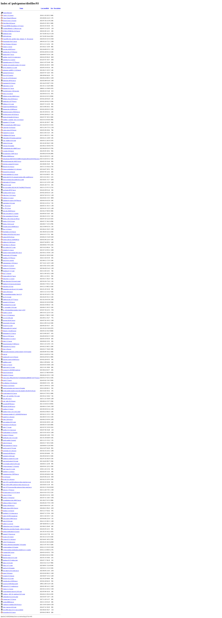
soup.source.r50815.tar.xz (10, 518)
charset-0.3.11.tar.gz (8, 132)
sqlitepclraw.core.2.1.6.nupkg (11, 526)
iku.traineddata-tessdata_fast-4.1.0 (12, 294)
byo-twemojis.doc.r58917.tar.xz (11, 125)
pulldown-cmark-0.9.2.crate (10, 458)
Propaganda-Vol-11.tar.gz (10, 41)
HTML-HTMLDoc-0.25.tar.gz (11, 31)
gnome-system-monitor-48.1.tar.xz (12, 252)
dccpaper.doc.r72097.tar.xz (10, 153)
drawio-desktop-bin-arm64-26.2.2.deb (13, 179)
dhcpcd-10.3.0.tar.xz (8, 166)
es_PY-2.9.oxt (7, 208)
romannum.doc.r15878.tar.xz (11, 474)
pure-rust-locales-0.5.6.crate (10, 461)
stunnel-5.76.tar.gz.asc (9, 534)
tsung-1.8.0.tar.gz (7, 573)
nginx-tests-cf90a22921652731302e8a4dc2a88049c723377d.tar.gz (21, 378)
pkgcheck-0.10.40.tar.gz (9, 424)
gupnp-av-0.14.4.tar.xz (9, 268)
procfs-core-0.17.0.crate (9, 448)
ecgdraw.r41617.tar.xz (9, 192)
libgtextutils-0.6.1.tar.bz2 (10, 328)
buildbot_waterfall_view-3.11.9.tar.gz (13, 119)
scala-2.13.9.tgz (7, 495)
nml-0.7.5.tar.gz (7, 380)
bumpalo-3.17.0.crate (9, 122)
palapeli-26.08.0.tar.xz (9, 406)
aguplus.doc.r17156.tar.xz (10, 52)
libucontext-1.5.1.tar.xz (9, 338)
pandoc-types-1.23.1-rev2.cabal (11, 411)
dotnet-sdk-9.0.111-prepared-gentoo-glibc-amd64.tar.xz (18, 177)
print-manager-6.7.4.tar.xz (10, 445)
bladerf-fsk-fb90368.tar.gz (10, 106)
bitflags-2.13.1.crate (8, 104)
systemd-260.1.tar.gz (8, 552)
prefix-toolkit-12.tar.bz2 (9, 440)
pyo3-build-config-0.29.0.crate (11, 464)
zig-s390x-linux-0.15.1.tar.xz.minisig (13, 610)
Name (21, 8)
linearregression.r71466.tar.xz (11, 344)
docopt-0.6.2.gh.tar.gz (9, 172)
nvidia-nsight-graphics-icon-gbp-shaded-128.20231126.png (19, 391)
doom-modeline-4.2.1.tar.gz (10, 174)
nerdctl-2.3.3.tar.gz (8, 375)
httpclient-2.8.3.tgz (8, 286)
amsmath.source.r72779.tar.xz (11, 62)
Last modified (45, 8)
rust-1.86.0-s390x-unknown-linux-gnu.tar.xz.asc (16, 484)
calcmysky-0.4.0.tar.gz (9, 127)
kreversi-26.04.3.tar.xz (9, 320)
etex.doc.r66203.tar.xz (9, 211)
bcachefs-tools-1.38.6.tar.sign (11, 91)
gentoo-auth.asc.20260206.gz (11, 239)
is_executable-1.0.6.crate (10, 307)
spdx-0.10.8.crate (7, 521)
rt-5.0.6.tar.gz (6, 477)
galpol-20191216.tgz (8, 237)
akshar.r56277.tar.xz (8, 54)
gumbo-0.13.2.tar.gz (8, 265)
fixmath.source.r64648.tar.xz (11, 226)
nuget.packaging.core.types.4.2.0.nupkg (14, 388)
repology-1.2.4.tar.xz (8, 471)
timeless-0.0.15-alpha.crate (10, 560)
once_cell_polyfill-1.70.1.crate (11, 396)
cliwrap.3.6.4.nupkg (8, 146)
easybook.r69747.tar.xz (9, 190)
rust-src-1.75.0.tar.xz (8, 490)
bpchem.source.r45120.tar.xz (11, 114)
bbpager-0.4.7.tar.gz (8, 88)
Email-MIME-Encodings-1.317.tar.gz (13, 26)
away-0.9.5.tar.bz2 (8, 75)
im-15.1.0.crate (7, 297)
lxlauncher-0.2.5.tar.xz (9, 346)
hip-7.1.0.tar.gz (7, 273)
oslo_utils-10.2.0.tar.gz (9, 401)
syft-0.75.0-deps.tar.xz (9, 542)
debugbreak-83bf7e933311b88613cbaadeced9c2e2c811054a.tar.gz (21, 159)
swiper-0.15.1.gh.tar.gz (9, 539)
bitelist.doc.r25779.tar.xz (9, 101)
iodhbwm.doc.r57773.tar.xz (10, 299)
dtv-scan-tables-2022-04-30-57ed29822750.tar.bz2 (17, 187)
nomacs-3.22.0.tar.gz (8, 385)
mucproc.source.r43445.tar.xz (11, 359)
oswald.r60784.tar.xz (8, 404)
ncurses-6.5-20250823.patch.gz (11, 370)
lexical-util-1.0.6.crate (9, 323)
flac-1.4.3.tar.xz (7, 229)
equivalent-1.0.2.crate (9, 203)
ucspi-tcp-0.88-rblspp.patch (10, 583)
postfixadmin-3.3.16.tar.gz (10, 432)
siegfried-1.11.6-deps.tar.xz (10, 513)
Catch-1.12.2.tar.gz (8, 15)
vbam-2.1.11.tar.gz (8, 589)
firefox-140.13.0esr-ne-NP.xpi (11, 218)
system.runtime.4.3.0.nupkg (10, 547)
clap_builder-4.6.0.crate (9, 140)
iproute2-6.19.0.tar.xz (9, 302)
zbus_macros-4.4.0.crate (9, 607)
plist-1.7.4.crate (7, 427)
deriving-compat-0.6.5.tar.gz (10, 164)
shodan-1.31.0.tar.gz (8, 510)
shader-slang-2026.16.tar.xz (10, 508)
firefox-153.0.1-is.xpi (9, 221)
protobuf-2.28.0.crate (9, 456)
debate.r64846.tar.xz (8, 156)
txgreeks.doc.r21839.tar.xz (10, 581)
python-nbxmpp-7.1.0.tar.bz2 (11, 466)
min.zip (5, 354)
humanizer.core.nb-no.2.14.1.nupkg (13, 289)
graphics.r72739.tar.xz (9, 258)
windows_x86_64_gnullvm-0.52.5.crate (14, 594)
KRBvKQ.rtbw (7, 33)
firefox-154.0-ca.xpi (8, 224)
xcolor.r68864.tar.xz (8, 602)
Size (52, 8)
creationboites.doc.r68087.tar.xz (11, 148)
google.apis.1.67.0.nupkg (10, 255)
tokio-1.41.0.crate (8, 563)
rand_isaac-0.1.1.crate (9, 469)
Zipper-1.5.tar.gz (7, 46)
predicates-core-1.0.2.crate (10, 437)
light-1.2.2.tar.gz (7, 341)
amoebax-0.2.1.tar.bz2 (9, 59)
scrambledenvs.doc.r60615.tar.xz (12, 500)
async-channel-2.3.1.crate (10, 67)
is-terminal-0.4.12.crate (9, 305)
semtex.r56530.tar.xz (8, 505)
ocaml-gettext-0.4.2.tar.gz (10, 393)
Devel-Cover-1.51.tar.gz (9, 20)
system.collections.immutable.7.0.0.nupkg (14, 544)
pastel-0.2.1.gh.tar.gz (8, 417)
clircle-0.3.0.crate (7, 143)
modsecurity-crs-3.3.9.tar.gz (10, 357)
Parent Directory (7, 13)
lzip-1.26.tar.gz (7, 349)
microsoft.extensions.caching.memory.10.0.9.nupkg (17, 351)
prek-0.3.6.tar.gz (7, 443)
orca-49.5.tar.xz (7, 398)
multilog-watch (7, 362)
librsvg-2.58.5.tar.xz (8, 336)
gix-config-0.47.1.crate (9, 247)
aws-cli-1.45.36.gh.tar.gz (10, 78)
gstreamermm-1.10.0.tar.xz (10, 263)
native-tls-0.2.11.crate (9, 367)
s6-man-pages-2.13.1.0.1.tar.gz (11, 492)
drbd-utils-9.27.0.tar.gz (9, 182)
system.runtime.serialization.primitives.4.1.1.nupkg (17, 550)
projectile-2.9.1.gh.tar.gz (9, 451)
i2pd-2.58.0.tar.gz (8, 291)
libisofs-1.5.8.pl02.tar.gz (9, 331)
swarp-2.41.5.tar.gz (8, 537)
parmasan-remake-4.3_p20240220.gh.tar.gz (15, 414)
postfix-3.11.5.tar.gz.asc (9, 430)
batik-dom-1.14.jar (8, 86)
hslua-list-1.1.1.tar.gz (8, 278)
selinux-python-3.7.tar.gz (10, 503)
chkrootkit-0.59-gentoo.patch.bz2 (12, 138)
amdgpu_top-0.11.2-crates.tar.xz (12, 57)
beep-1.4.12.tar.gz (8, 93)
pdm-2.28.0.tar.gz (8, 419)
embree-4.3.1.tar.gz (8, 198)
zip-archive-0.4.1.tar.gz (9, 612)
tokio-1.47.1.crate (8, 565)
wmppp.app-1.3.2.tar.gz (9, 599)
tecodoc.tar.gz (7, 555)
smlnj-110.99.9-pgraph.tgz (10, 516)
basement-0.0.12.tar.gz (9, 83)
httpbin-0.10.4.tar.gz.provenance (12, 284)
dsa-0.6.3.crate (7, 185)
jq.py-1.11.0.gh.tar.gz (9, 315)
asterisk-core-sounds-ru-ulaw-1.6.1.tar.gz (14, 65)
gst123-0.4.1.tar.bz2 (8, 260)
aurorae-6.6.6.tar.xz (8, 73)
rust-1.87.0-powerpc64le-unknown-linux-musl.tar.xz (17, 487)
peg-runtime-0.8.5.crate (9, 422)
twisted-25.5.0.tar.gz (8, 576)
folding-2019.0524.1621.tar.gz (11, 234)
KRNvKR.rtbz (7, 36)
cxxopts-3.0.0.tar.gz (8, 151)
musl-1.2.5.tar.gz (7, 364)
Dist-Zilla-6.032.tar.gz (9, 23)
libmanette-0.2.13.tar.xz (9, 333)
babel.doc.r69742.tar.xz (9, 80)
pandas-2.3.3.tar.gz (8, 409)
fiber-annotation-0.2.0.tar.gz (10, 216)
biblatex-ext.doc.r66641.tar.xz (11, 96)
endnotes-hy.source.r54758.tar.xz (12, 200)
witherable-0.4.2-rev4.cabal (10, 596)
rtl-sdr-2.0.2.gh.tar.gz (8, 479)
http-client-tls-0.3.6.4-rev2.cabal (11, 281)
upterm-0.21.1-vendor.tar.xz (10, 586)
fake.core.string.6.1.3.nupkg (10, 213)
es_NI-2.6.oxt (7, 205)
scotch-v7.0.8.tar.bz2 (8, 497)
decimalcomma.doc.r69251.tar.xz (12, 161)
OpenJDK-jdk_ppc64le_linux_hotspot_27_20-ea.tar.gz (18, 39)
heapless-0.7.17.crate (8, 271)
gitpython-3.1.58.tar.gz (9, 245)
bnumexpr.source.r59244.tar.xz (11, 112)
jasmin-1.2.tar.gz (7, 312)
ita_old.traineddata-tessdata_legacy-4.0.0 (14, 310)
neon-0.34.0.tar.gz (8, 372)
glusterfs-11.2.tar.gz (8, 250)
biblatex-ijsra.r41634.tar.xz (10, 99)
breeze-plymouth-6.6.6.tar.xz (11, 117)
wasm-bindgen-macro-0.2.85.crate (12, 591)
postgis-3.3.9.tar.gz (8, 435)
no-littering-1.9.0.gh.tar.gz (10, 383)
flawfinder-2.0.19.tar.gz (9, 232)
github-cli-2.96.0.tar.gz (9, 242)
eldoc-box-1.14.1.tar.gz (9, 195)
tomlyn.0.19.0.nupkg (8, 568)
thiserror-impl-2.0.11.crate (10, 557)
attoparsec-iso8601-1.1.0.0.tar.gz (12, 70)
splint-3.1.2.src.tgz (8, 524)
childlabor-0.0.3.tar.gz (9, 135)
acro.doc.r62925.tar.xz (9, 49)
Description (57, 8)
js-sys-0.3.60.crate (8, 318)
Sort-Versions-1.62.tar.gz (10, 44)
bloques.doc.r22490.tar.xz (10, 109)
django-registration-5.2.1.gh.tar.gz (12, 169)
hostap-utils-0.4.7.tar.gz (9, 276)
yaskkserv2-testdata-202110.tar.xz (12, 604)
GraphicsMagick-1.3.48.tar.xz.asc (12, 28)
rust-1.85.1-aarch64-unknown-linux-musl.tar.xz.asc (17, 482)
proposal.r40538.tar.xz (9, 453)
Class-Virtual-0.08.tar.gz (9, 18)
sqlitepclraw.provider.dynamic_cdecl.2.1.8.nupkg (16, 529)
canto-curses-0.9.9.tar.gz (9, 130)
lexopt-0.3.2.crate (8, 325)
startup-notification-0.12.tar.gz (11, 531)
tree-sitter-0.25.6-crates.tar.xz (11, 570)
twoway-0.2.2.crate (8, 578)
